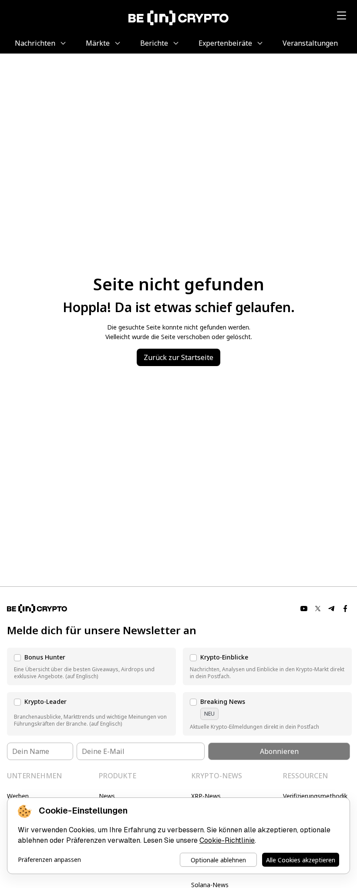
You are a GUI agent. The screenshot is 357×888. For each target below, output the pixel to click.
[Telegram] (331, 608)
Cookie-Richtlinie (227, 840)
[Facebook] (345, 608)
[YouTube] (304, 608)
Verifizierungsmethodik (315, 796)
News (107, 796)
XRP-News (206, 796)
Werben (18, 796)
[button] (91, 666)
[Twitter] (317, 608)
